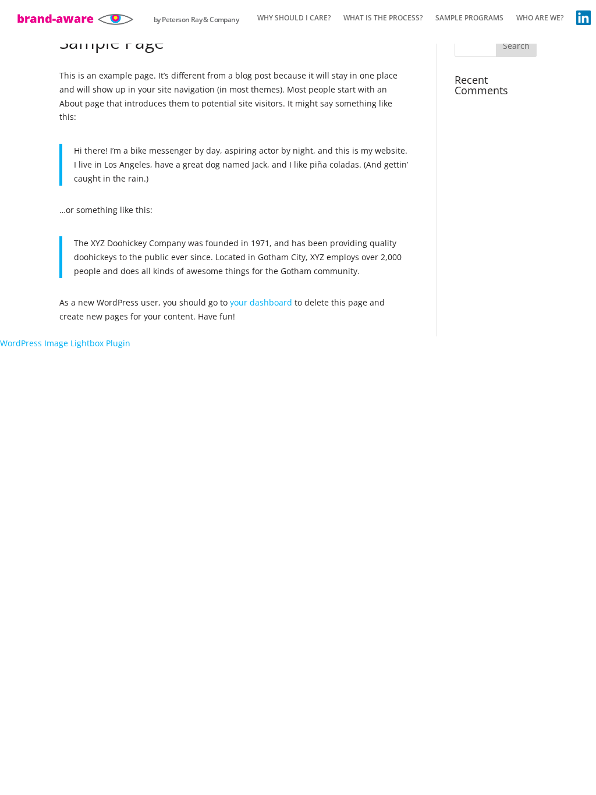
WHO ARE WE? (539, 18)
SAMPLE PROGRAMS (469, 18)
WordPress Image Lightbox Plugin (65, 343)
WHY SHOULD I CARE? (294, 18)
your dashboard (261, 302)
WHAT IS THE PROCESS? (383, 18)
